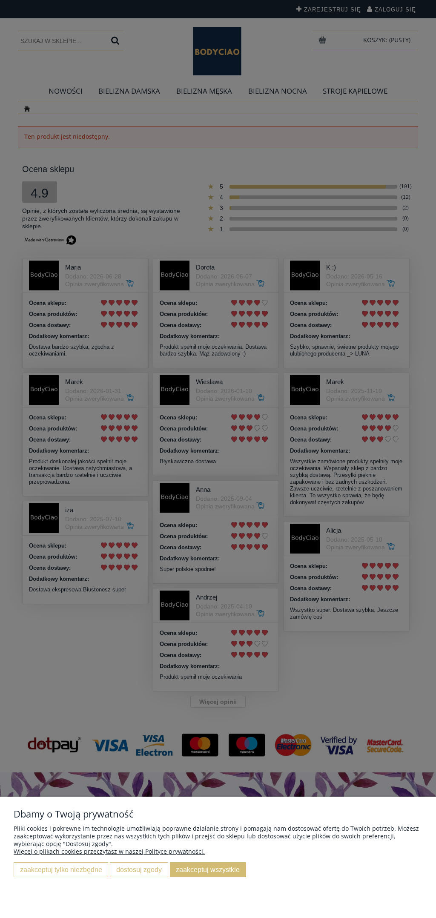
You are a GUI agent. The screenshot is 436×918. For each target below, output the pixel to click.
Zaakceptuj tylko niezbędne (61, 869)
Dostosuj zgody (139, 869)
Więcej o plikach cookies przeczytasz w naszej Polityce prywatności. (109, 851)
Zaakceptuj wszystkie (208, 869)
